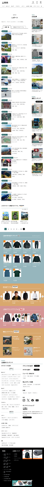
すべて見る (36, 365)
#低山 (19, 72)
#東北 (13, 49)
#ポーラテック (14, 162)
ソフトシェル (18, 380)
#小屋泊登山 (22, 59)
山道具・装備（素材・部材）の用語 (7, 467)
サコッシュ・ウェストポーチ (15, 404)
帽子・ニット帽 (17, 382)
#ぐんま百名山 (14, 153)
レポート (23, 6)
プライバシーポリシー (18, 458)
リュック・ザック (5, 390)
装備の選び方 (14, 433)
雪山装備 (9, 398)
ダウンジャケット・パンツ (6, 374)
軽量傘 (13, 406)
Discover (33, 3)
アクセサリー (18, 6)
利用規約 (15, 456)
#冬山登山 (17, 82)
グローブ (17, 406)
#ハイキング (18, 47)
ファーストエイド (5, 394)
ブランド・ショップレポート (11, 21)
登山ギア (12, 6)
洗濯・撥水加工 (16, 435)
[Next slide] (29, 217)
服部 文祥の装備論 (5, 445)
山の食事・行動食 (29, 6)
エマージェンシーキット (13, 394)
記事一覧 (7, 27)
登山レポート (4, 21)
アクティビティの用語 (7, 469)
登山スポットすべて (26, 386)
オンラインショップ (35, 235)
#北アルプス (14, 59)
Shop (37, 3)
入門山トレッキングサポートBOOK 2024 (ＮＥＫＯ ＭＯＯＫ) (5, 222)
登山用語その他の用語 (7, 480)
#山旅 (26, 59)
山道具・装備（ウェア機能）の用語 (7, 464)
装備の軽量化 (4, 435)
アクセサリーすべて (5, 408)
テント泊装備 (13, 392)
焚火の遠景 (11, 445)
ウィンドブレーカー (5, 380)
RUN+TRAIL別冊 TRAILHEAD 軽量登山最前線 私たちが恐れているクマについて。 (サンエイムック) (15, 222)
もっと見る (24, 209)
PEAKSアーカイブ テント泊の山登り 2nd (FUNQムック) (24, 222)
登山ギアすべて (15, 398)
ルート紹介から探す (36, 384)
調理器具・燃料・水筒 (5, 392)
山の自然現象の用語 (7, 478)
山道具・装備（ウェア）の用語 (7, 458)
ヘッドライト (4, 396)
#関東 (13, 72)
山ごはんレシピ (4, 425)
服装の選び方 (10, 435)
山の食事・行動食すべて (6, 427)
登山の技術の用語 (7, 474)
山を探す (24, 384)
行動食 (9, 425)
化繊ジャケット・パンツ (16, 374)
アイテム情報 (36, 376)
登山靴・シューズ (12, 390)
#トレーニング (14, 141)
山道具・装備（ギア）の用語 (7, 455)
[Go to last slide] (2, 217)
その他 (9, 406)
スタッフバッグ (4, 398)
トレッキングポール (11, 396)
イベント (24, 376)
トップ (3, 6)
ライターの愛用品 (20, 21)
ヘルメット (18, 396)
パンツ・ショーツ (5, 378)
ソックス (11, 382)
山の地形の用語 (6, 476)
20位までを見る (38, 101)
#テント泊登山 (14, 197)
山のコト (14, 14)
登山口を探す (30, 384)
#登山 (18, 70)
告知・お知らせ (30, 376)
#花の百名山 (21, 130)
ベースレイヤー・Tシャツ (12, 376)
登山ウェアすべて (14, 384)
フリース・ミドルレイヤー (13, 378)
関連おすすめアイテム (18, 27)
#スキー (13, 47)
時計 (7, 404)
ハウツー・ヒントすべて (15, 437)
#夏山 (16, 49)
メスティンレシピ (15, 425)
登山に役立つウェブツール (6, 433)
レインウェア (4, 376)
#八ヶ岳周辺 (14, 199)
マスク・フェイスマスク (6, 384)
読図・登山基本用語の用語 (7, 472)
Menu (41, 3)
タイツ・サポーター (5, 382)
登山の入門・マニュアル (6, 437)
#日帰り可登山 (23, 47)
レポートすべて (11, 419)
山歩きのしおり (4, 443)
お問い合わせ (16, 460)
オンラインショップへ (27, 417)
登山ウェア (8, 6)
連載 (41, 6)
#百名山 (17, 130)
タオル (6, 406)
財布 (2, 406)
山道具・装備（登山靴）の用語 (7, 461)
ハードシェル (12, 380)
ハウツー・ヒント (36, 6)
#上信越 (13, 130)
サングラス (4, 404)
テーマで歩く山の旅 (11, 443)
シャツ (19, 376)
